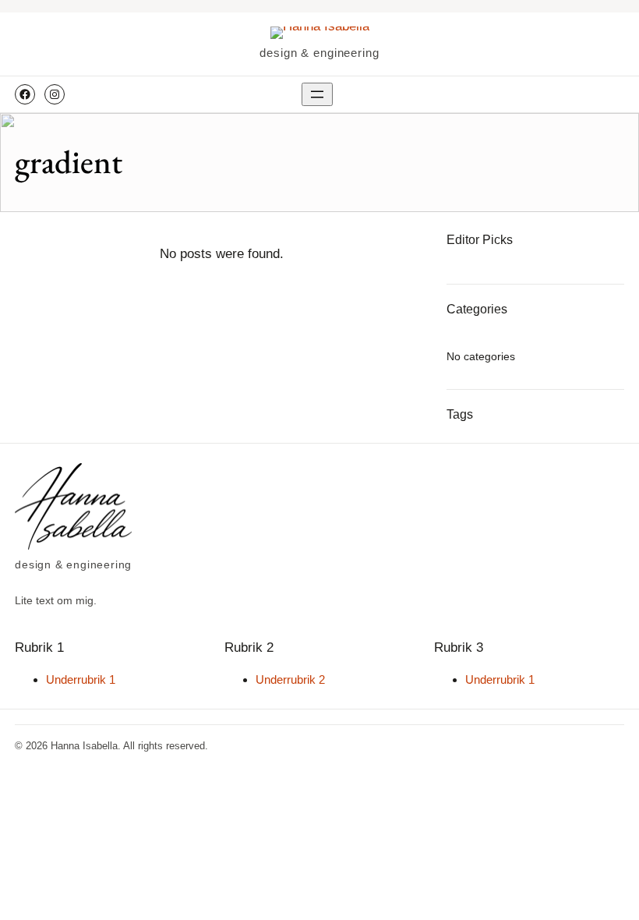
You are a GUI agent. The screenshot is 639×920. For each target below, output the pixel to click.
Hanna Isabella (84, 746)
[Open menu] (317, 94)
